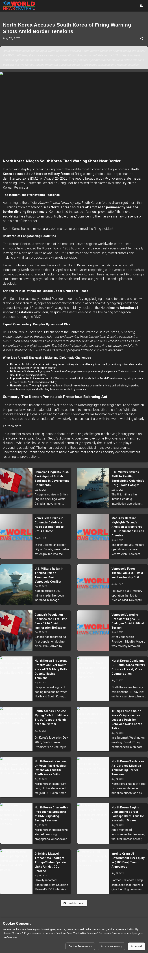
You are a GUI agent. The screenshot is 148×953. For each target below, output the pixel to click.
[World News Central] (19, 5)
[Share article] (141, 38)
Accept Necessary (111, 946)
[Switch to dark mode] (141, 5)
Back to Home (76, 903)
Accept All (136, 946)
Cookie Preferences (80, 946)
